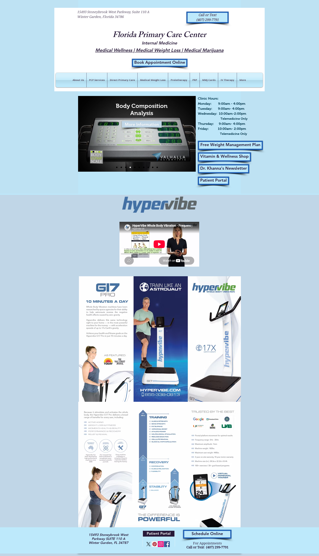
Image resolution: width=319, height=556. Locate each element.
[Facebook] (167, 544)
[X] (148, 544)
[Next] (190, 133)
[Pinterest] (155, 544)
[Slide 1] (139, 167)
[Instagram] (161, 544)
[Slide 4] (143, 167)
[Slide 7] (121, 167)
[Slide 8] (130, 167)
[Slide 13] (125, 167)
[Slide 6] (116, 167)
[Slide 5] (152, 167)
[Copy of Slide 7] (134, 167)
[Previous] (83, 133)
